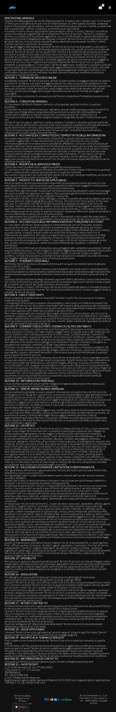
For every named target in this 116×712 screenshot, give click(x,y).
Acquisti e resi (22, 698)
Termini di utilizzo (22, 695)
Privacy (22, 700)
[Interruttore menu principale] (110, 7)
